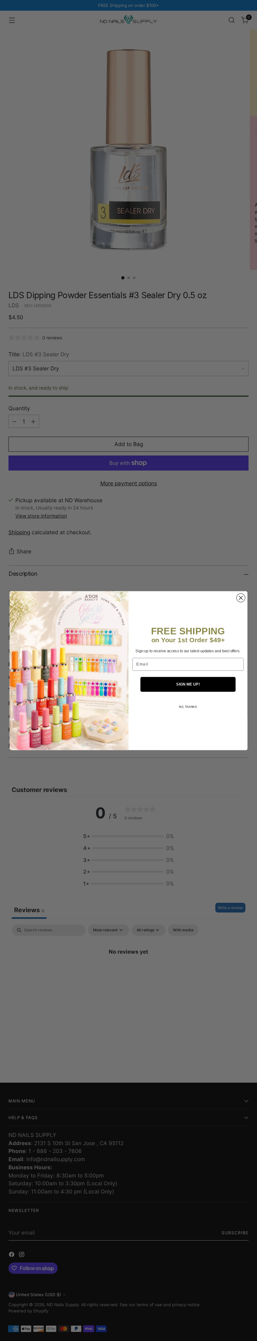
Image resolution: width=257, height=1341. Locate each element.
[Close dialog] (241, 598)
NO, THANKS (188, 706)
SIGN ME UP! (188, 684)
